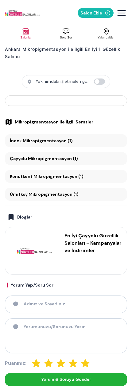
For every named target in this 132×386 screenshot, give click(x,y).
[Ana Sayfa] (23, 13)
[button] (26, 33)
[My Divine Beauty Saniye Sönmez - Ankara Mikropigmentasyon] (66, 101)
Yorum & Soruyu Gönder (66, 379)
